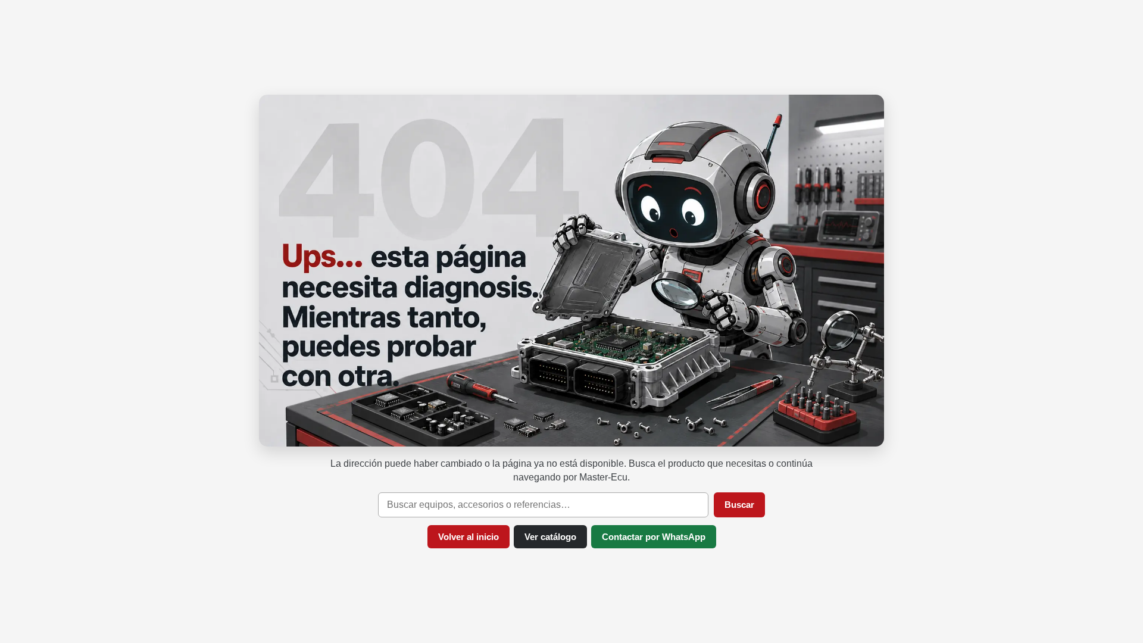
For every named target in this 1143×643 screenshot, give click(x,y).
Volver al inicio (468, 537)
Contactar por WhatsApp (653, 537)
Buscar (739, 505)
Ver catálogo (550, 537)
